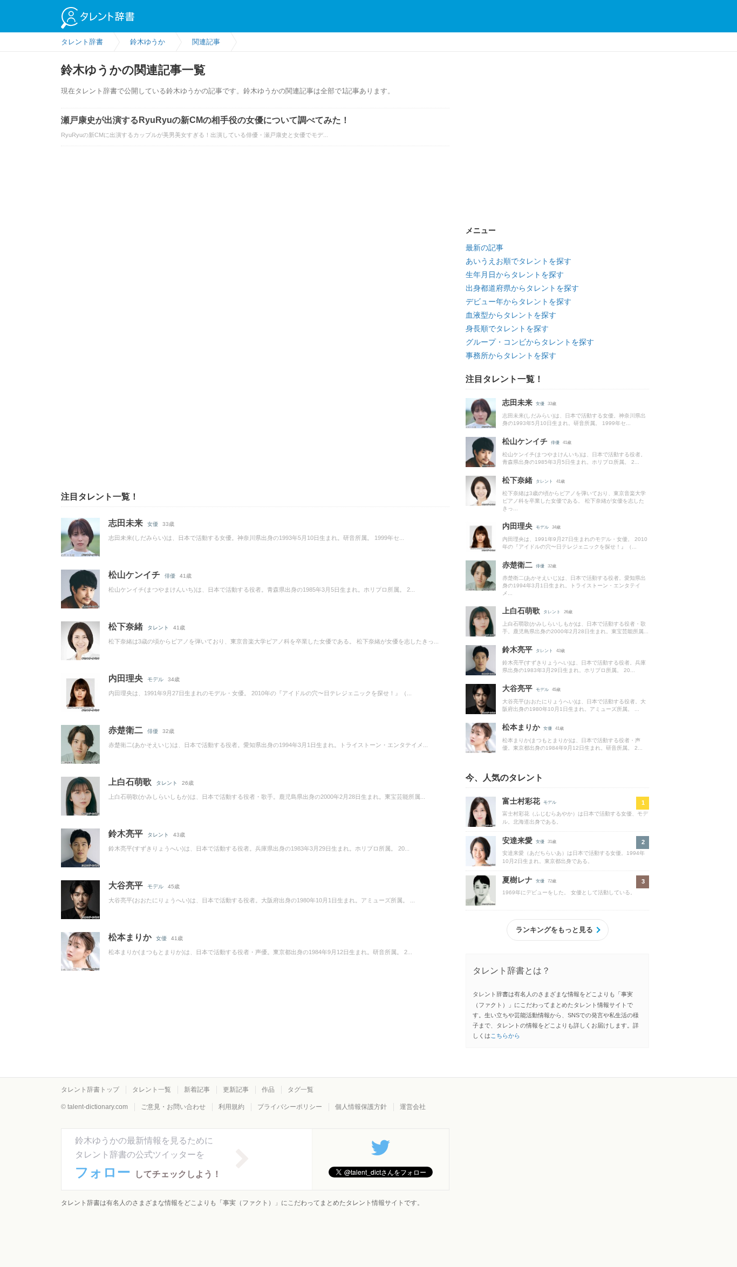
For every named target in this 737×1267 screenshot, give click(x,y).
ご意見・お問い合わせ (173, 1107)
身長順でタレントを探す (507, 328)
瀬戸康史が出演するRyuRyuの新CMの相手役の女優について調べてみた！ (205, 120)
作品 (268, 1089)
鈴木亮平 (125, 833)
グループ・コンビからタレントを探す (530, 342)
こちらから (505, 1035)
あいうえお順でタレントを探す (518, 261)
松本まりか (130, 937)
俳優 (170, 576)
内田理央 (125, 678)
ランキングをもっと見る (554, 930)
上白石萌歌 (130, 781)
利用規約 (231, 1107)
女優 (152, 524)
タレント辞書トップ (90, 1089)
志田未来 (125, 523)
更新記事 (236, 1089)
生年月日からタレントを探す (515, 274)
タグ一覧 (300, 1089)
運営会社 (413, 1107)
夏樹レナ (517, 879)
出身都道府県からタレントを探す (522, 288)
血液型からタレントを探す (511, 315)
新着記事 (197, 1089)
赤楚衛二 (125, 730)
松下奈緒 (125, 626)
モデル (155, 679)
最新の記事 (484, 247)
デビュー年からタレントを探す (518, 301)
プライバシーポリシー (289, 1107)
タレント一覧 (151, 1089)
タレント (158, 628)
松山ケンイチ (134, 574)
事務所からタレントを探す (511, 355)
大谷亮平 (125, 885)
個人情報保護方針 (361, 1107)
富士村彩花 (521, 801)
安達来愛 (517, 840)
